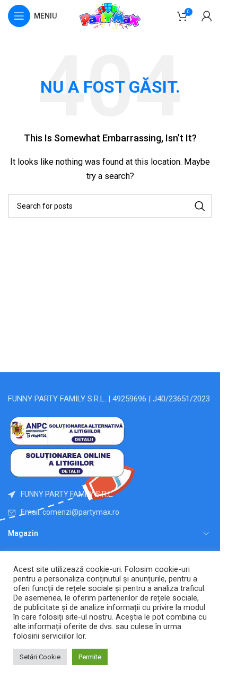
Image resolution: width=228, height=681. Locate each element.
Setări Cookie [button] (40, 657)
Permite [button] (89, 657)
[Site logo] (110, 15)
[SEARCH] (200, 206)
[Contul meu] (206, 15)
